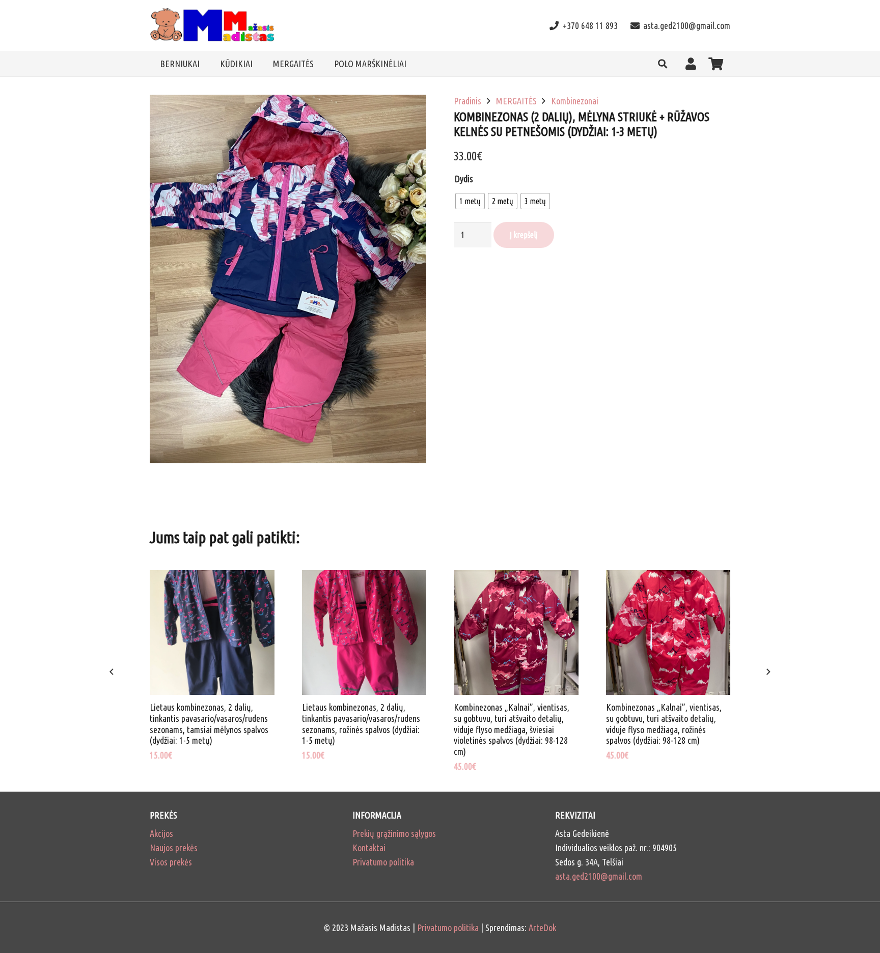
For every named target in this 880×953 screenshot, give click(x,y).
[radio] (470, 201)
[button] (662, 63)
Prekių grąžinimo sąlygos (394, 833)
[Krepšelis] (715, 63)
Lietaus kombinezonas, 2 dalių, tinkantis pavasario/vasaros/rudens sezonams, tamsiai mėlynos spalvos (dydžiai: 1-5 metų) (209, 723)
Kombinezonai (574, 101)
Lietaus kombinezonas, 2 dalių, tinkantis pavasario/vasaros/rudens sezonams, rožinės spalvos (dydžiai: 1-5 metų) (361, 723)
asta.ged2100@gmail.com (598, 876)
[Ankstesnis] (112, 672)
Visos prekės (171, 862)
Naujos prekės (174, 848)
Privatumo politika (383, 862)
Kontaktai (369, 848)
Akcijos (161, 833)
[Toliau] (767, 672)
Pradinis (467, 101)
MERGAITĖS (516, 101)
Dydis (464, 179)
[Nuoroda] (212, 26)
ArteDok (542, 927)
